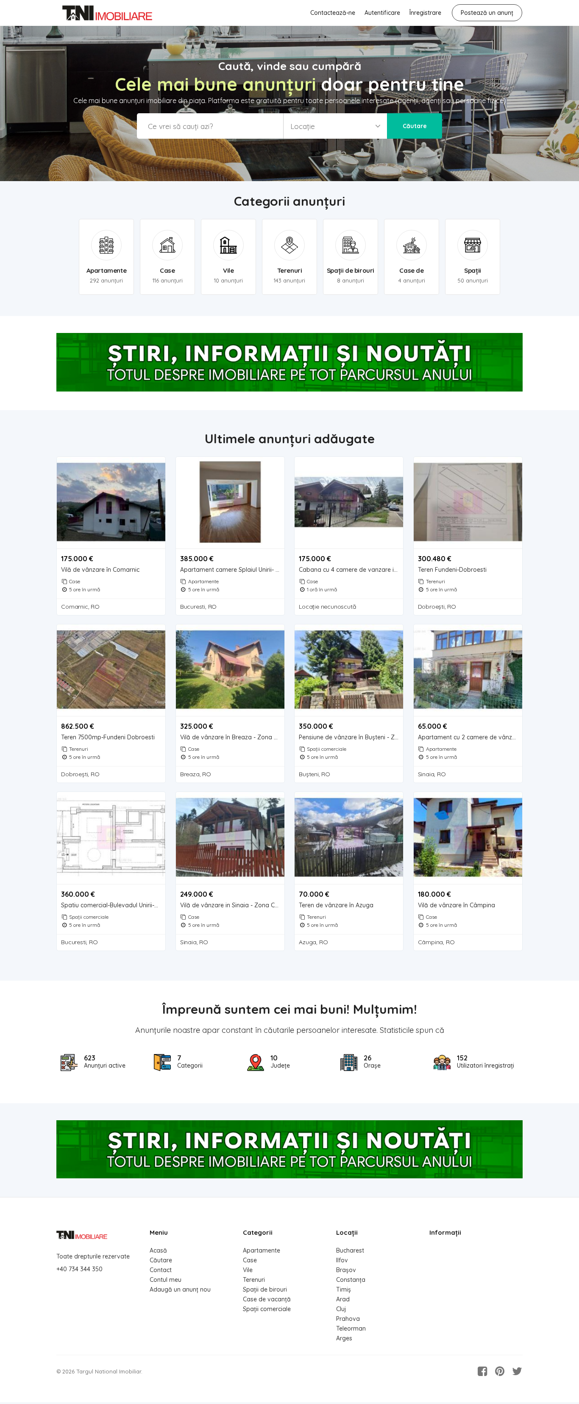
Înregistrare (425, 13)
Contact (161, 1270)
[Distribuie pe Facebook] (482, 1371)
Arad (343, 1299)
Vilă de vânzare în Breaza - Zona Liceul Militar (232, 737)
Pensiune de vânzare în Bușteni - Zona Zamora (351, 737)
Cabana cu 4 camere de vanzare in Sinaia (351, 569)
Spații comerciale (326, 749)
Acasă (158, 1250)
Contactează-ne (332, 13)
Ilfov (342, 1260)
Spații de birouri (265, 1289)
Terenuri (435, 581)
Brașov (346, 1270)
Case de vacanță (267, 1299)
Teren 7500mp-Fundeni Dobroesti (108, 737)
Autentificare (382, 13)
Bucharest (350, 1250)
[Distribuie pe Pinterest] (499, 1371)
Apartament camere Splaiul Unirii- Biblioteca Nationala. (232, 569)
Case (74, 581)
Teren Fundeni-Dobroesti (452, 569)
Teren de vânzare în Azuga (336, 905)
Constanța (350, 1280)
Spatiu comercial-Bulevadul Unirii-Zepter (113, 905)
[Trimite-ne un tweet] (517, 1371)
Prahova (348, 1319)
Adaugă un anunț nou (180, 1289)
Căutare (415, 126)
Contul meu (165, 1280)
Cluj (341, 1309)
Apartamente (203, 581)
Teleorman (351, 1328)
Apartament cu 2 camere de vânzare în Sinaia (470, 737)
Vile (248, 1270)
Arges (344, 1338)
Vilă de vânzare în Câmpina (456, 905)
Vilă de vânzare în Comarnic (100, 569)
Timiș (343, 1289)
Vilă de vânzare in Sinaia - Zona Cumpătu (232, 905)
